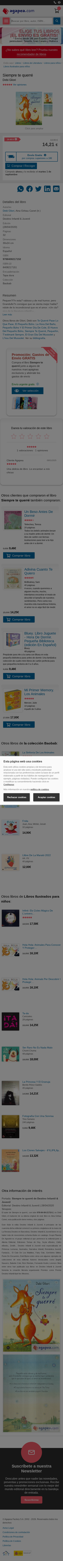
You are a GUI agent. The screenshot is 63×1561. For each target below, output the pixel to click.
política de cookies (39, 789)
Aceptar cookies (46, 797)
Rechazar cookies (16, 797)
